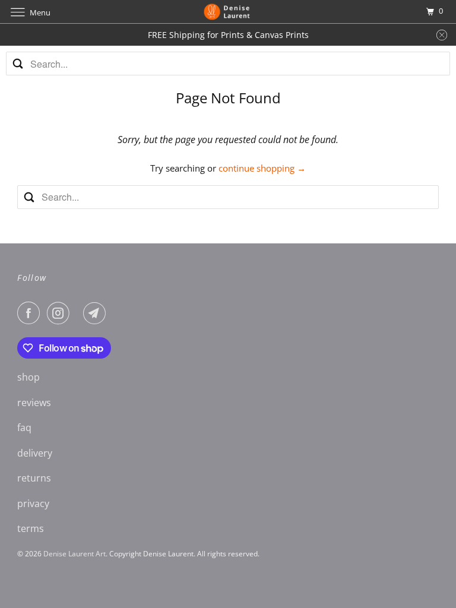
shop (28, 377)
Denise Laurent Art (74, 554)
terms (30, 528)
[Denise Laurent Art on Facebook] (31, 313)
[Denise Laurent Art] (228, 11)
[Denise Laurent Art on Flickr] (78, 313)
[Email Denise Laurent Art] (96, 313)
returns (34, 477)
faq (24, 427)
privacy (33, 503)
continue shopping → (262, 168)
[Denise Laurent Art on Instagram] (60, 313)
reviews (34, 402)
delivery (34, 453)
